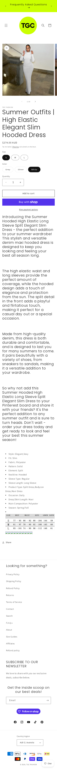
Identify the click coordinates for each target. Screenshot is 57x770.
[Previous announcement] (5, 6)
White (34, 169)
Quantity (6, 176)
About (9, 629)
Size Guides (11, 636)
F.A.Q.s (9, 622)
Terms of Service (14, 602)
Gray (9, 170)
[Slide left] (22, 101)
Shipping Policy (13, 581)
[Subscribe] (47, 700)
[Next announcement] (51, 6)
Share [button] (8, 542)
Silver (22, 170)
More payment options (28, 209)
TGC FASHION (31, 764)
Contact (10, 609)
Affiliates (10, 643)
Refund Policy (13, 588)
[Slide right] (35, 101)
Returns (10, 595)
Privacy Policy (12, 574)
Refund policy (13, 650)
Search (9, 615)
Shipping (15, 147)
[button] (6, 25)
